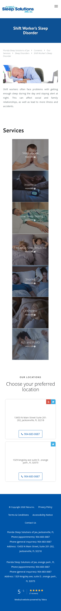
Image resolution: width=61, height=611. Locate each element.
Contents (38, 50)
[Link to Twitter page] (53, 401)
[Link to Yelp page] (48, 401)
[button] (56, 6)
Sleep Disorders (22, 53)
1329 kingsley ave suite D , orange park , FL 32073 (30, 461)
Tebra (44, 599)
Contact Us (30, 522)
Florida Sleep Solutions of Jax (16, 50)
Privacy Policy (45, 507)
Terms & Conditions (18, 514)
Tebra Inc (30, 507)
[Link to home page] (25, 9)
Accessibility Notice (43, 514)
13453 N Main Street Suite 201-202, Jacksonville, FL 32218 (30, 419)
